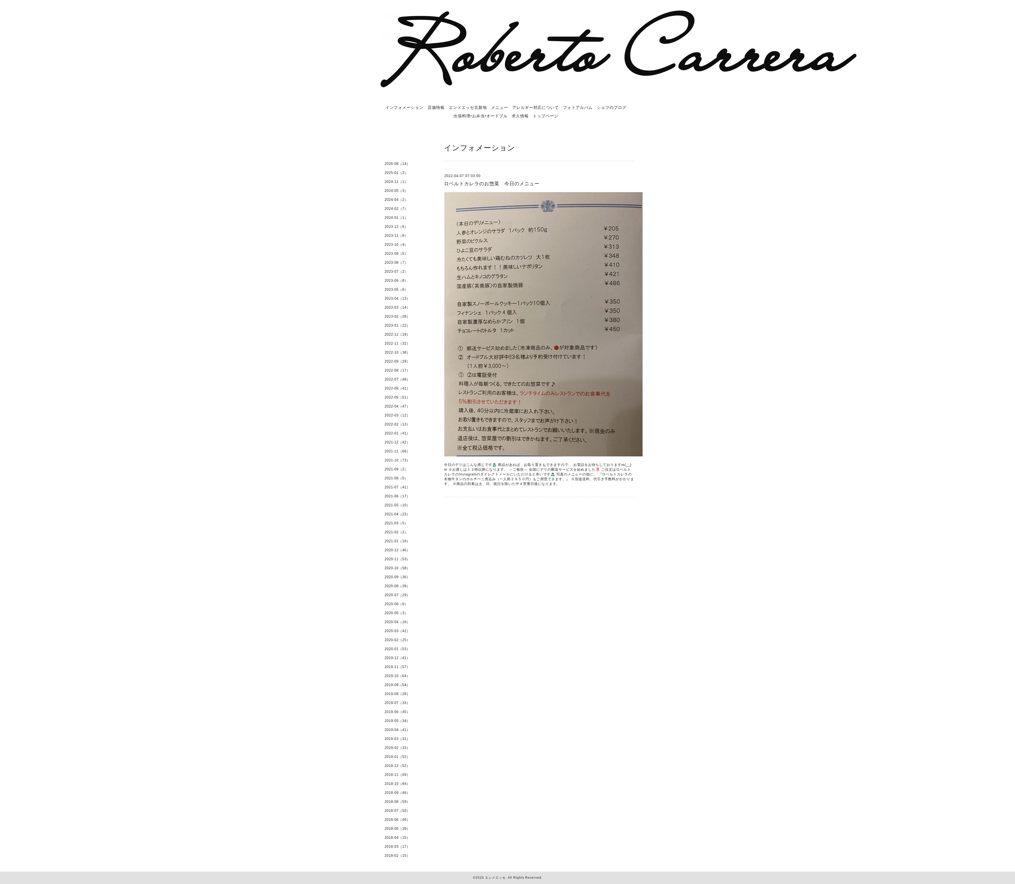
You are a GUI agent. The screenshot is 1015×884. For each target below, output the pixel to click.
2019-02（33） (397, 748)
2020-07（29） (397, 595)
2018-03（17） (397, 847)
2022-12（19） (397, 334)
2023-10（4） (396, 245)
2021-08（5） (396, 478)
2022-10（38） (397, 352)
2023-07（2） (396, 272)
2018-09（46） (397, 793)
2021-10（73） (397, 460)
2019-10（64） (397, 676)
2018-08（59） (397, 802)
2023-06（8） (396, 281)
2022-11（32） (397, 343)
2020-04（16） (397, 622)
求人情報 (520, 115)
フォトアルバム (578, 107)
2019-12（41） (397, 658)
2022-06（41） (397, 388)
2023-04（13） (397, 298)
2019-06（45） (397, 712)
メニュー (499, 107)
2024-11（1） (396, 182)
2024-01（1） (396, 218)
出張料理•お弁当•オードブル (481, 115)
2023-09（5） (396, 254)
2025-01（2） (396, 173)
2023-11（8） (396, 236)
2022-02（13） (397, 424)
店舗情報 (436, 107)
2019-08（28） (397, 694)
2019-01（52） (397, 757)
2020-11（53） (397, 559)
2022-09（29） (397, 361)
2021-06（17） (397, 496)
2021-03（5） (396, 523)
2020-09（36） (397, 577)
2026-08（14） (397, 164)
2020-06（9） (396, 604)
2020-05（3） (396, 613)
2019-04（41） (397, 730)
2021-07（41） (397, 487)
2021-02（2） (396, 532)
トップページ (545, 115)
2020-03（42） (397, 631)
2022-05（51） (397, 397)
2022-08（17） (397, 370)
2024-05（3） (396, 191)
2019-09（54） (397, 685)
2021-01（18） (397, 541)
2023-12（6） (396, 227)
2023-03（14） (397, 307)
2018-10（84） (397, 784)
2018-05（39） (397, 829)
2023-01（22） (397, 325)
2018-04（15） (397, 838)
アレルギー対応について (535, 107)
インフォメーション (404, 107)
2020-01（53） (397, 649)
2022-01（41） (397, 433)
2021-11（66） (397, 451)
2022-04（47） (397, 406)
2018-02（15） (397, 856)
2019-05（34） (397, 721)
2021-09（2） (396, 469)
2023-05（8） (396, 289)
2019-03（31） (397, 739)
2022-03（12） (397, 415)
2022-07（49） (397, 379)
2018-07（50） (397, 811)
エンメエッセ (495, 878)
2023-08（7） (396, 263)
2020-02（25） (397, 640)
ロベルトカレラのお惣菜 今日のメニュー (491, 183)
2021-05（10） (397, 505)
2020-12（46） (397, 550)
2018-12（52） (397, 766)
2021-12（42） (397, 442)
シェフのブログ (611, 107)
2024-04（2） (396, 200)
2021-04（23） (397, 514)
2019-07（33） (397, 703)
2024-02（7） (396, 209)
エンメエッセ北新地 (468, 107)
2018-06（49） (397, 820)
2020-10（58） (397, 568)
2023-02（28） (397, 316)
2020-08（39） (397, 586)
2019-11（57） (397, 667)
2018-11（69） (397, 775)
